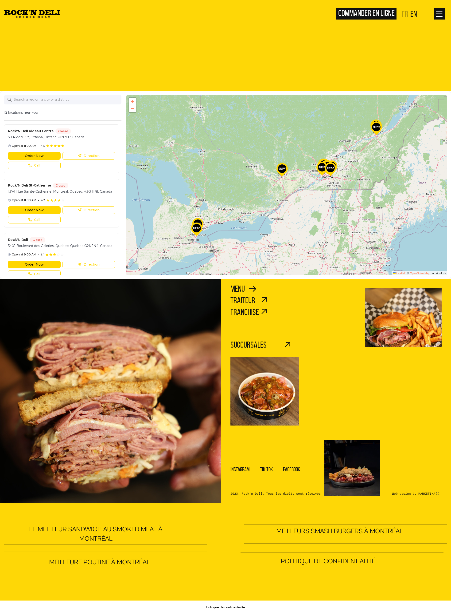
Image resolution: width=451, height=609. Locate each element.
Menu (237, 289)
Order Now (34, 156)
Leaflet (400, 273)
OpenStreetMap (420, 273)
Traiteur (242, 301)
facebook (291, 470)
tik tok (266, 470)
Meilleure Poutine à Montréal (99, 562)
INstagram (240, 470)
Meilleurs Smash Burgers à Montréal (339, 531)
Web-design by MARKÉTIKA (413, 494)
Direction (92, 156)
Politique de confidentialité (328, 561)
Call (37, 165)
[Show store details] (282, 169)
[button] (282, 170)
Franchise (244, 312)
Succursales (248, 345)
